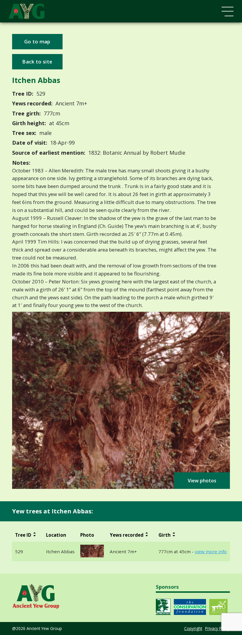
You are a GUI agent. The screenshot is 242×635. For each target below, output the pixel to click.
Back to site (37, 61)
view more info (211, 551)
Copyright (193, 628)
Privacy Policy (217, 628)
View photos (202, 480)
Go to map (37, 41)
